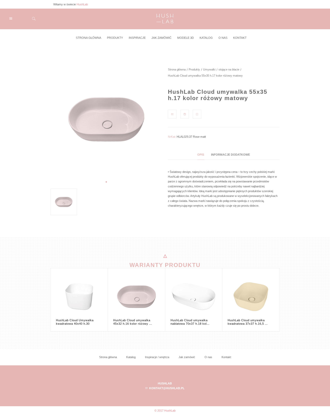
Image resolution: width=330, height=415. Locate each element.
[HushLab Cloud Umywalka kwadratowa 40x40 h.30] (79, 296)
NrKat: (172, 136)
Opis (200, 154)
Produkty (194, 69)
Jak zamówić (187, 357)
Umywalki (209, 69)
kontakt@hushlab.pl (166, 388)
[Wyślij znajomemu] (172, 114)
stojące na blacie (228, 69)
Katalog (131, 357)
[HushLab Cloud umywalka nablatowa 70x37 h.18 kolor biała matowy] (193, 296)
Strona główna (177, 69)
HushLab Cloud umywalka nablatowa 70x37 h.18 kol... (190, 322)
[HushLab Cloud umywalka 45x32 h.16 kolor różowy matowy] (136, 296)
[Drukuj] (184, 114)
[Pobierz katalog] (197, 114)
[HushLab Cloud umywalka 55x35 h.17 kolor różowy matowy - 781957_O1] (64, 202)
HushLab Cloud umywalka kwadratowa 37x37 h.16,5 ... (248, 322)
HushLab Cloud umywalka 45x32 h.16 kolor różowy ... (132, 322)
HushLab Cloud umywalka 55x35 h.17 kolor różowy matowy (217, 95)
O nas (208, 357)
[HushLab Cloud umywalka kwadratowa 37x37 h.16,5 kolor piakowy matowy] (250, 296)
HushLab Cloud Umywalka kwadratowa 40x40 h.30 (75, 322)
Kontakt (226, 357)
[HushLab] (164, 18)
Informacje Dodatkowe (230, 154)
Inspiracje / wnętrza (157, 357)
